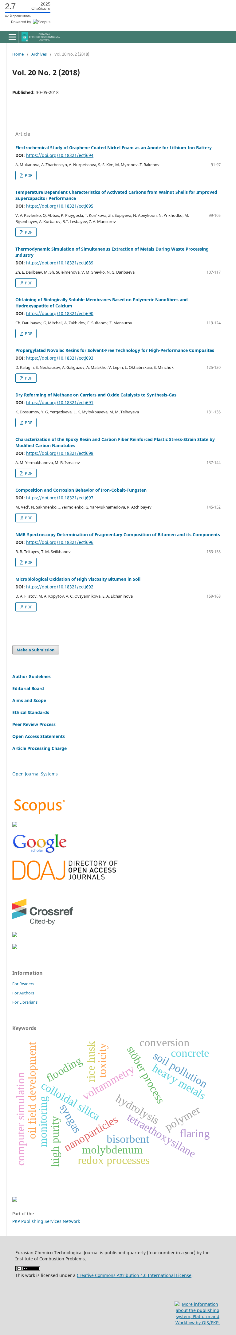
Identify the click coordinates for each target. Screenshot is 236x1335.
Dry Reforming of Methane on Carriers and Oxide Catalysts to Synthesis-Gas (95, 395)
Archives (39, 54)
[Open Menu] (12, 37)
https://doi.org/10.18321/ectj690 (59, 313)
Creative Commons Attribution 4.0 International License (134, 1275)
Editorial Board (28, 688)
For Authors (23, 993)
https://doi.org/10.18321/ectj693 (59, 358)
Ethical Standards (30, 712)
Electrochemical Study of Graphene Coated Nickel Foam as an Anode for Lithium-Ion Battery (113, 147)
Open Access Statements (38, 736)
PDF (28, 175)
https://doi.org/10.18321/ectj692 (59, 587)
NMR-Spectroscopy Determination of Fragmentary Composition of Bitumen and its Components (117, 534)
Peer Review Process (34, 724)
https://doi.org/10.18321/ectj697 (59, 498)
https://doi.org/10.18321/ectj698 (59, 453)
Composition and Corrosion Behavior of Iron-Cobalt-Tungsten (81, 490)
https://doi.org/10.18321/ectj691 (59, 402)
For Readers (23, 983)
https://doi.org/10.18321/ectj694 (59, 155)
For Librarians (24, 1002)
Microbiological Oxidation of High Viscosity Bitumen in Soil (77, 579)
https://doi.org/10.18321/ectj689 (59, 263)
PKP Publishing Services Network (46, 1221)
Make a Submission (36, 650)
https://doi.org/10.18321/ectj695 (59, 206)
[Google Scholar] (39, 852)
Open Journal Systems (35, 774)
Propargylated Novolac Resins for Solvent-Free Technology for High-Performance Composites (114, 350)
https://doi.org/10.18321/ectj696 (59, 542)
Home (18, 54)
